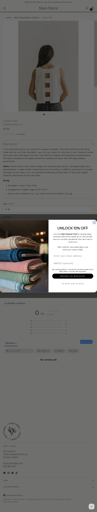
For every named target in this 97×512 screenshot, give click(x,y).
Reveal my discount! (72, 276)
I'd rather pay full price (73, 283)
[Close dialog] (94, 222)
